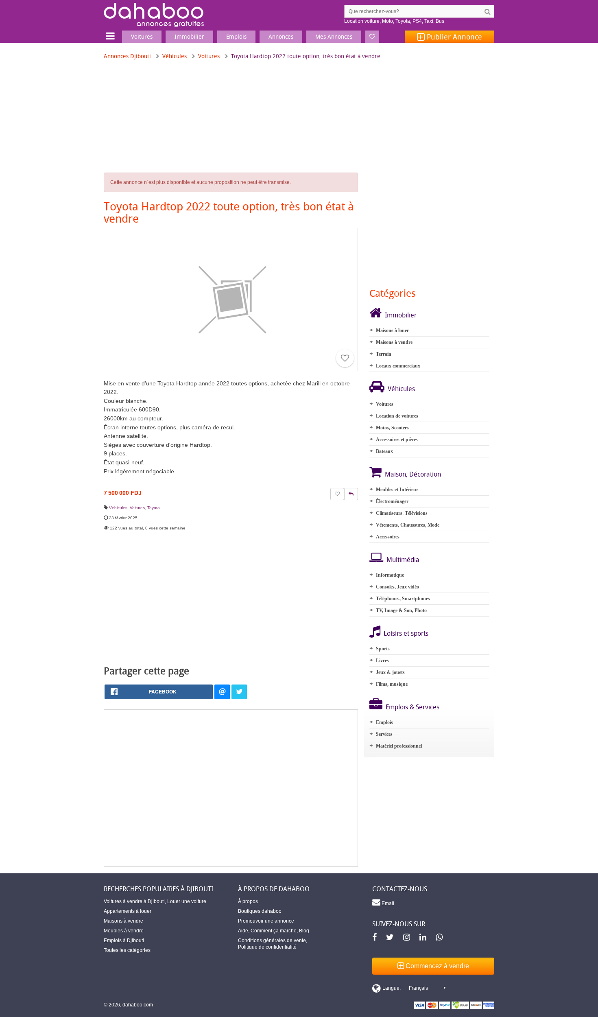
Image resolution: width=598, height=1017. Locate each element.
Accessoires (387, 537)
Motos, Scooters (392, 428)
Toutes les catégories (127, 950)
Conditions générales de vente (272, 940)
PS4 (417, 21)
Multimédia (402, 559)
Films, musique (392, 684)
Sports (383, 649)
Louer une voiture (186, 901)
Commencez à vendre (436, 965)
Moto (387, 21)
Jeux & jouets (390, 672)
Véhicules (174, 56)
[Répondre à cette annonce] (351, 494)
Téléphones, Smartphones (403, 598)
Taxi (428, 21)
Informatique (390, 575)
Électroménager (392, 501)
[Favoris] (372, 37)
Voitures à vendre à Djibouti (134, 901)
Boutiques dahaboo (260, 911)
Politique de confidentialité (267, 947)
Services (384, 734)
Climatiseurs (389, 513)
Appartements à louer (127, 911)
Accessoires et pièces (397, 439)
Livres (382, 660)
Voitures (209, 56)
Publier (453, 37)
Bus (440, 21)
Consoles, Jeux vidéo (397, 587)
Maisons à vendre (394, 342)
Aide (243, 931)
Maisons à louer (392, 330)
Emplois (384, 722)
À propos (248, 901)
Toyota (402, 21)
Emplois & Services (412, 706)
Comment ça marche (274, 931)
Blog (304, 931)
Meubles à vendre (124, 931)
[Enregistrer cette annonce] (345, 358)
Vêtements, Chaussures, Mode (407, 525)
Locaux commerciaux (398, 366)
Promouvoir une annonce (266, 921)
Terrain (383, 354)
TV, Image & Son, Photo (401, 610)
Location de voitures (397, 416)
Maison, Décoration (413, 474)
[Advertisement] (230, 788)
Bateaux (384, 451)
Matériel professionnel (399, 746)
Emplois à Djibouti (124, 940)
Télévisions (416, 513)
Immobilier (401, 315)
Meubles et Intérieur (397, 489)
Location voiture (362, 21)
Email (387, 903)
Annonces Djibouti (127, 56)
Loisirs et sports (406, 633)
